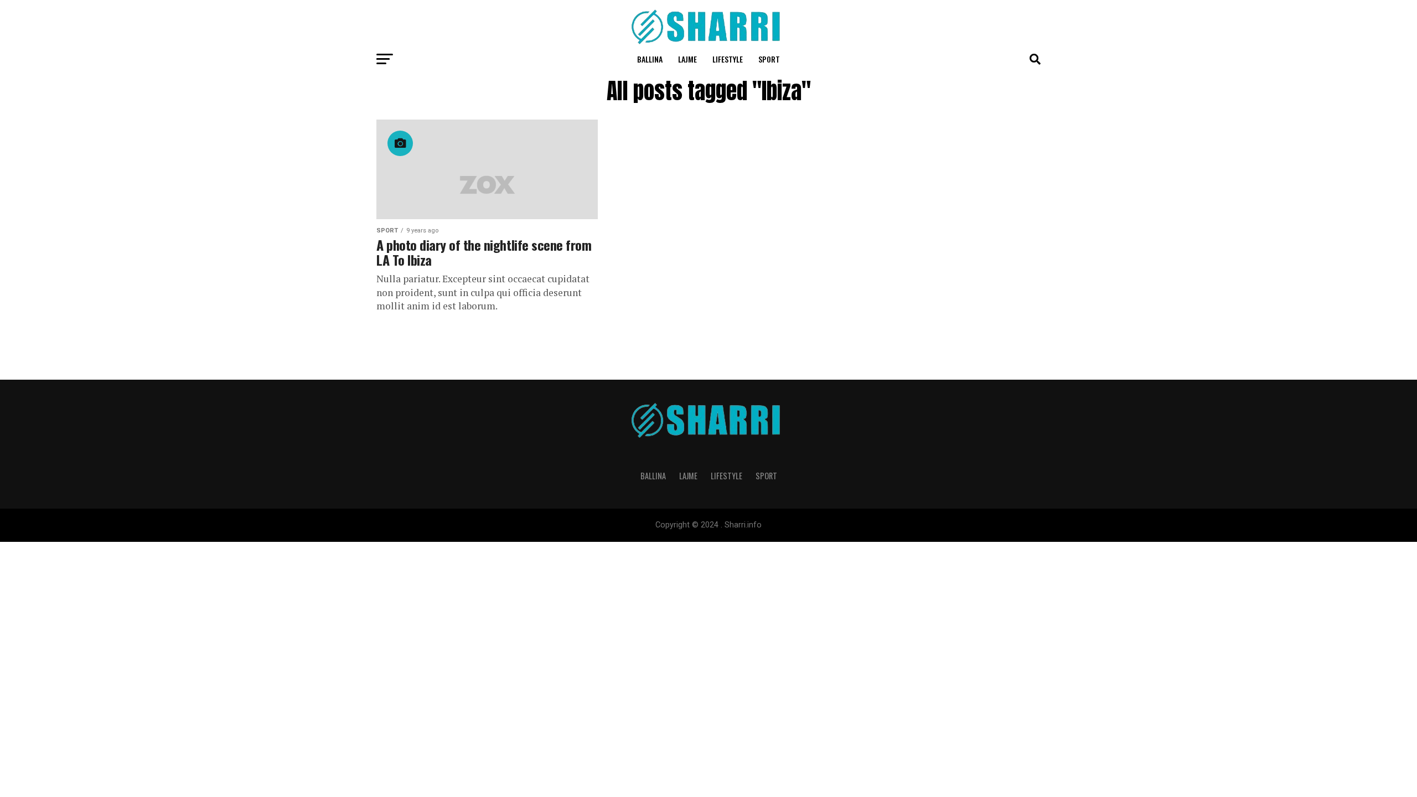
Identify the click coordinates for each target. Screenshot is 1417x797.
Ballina (650, 59)
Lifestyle (727, 59)
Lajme (687, 59)
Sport (769, 59)
